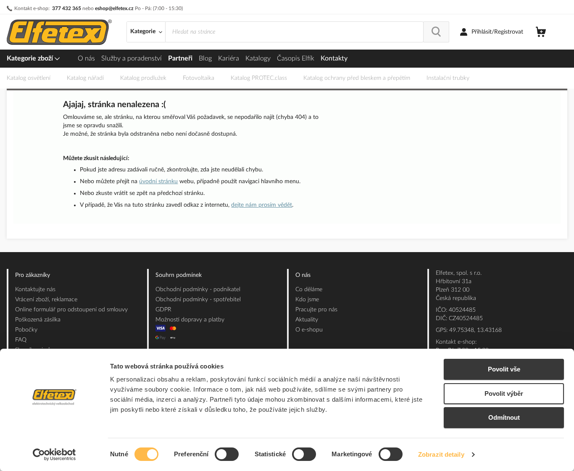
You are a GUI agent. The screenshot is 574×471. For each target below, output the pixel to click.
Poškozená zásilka (38, 320)
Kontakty (334, 58)
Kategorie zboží (31, 58)
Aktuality (306, 320)
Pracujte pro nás (316, 310)
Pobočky (26, 330)
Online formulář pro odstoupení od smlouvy (71, 310)
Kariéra (228, 58)
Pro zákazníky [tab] (32, 275)
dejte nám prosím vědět (261, 205)
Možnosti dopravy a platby (189, 320)
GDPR (163, 310)
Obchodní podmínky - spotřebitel (198, 300)
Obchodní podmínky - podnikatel (197, 289)
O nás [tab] (303, 275)
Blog (205, 58)
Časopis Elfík (295, 58)
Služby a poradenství (131, 58)
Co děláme (308, 289)
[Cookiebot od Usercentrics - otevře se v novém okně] (54, 454)
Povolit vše (504, 369)
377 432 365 (66, 8)
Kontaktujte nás (35, 289)
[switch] (227, 455)
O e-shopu (309, 330)
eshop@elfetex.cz (114, 8)
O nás (86, 58)
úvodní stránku (158, 181)
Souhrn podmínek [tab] (178, 275)
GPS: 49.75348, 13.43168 (469, 330)
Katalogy (258, 58)
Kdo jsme (307, 300)
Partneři (180, 58)
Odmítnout (504, 417)
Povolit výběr (503, 393)
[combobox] (294, 31)
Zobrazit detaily (441, 454)
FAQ (20, 340)
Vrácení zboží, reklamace (46, 300)
